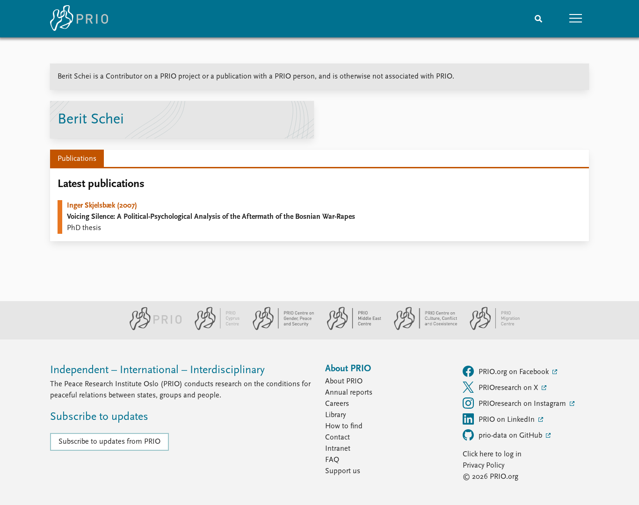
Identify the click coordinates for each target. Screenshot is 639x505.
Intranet (337, 449)
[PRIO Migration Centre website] (489, 328)
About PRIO (344, 381)
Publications (77, 159)
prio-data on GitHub (511, 436)
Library (335, 415)
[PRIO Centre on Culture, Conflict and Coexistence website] (422, 328)
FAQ (332, 460)
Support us (342, 471)
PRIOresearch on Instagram (523, 404)
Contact (337, 437)
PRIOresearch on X (509, 388)
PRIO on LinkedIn (508, 420)
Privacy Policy (483, 465)
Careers (337, 404)
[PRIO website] (151, 328)
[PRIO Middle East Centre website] (350, 328)
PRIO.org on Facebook (515, 372)
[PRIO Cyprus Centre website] (213, 328)
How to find (344, 426)
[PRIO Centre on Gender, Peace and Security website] (279, 328)
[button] (576, 18)
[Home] (79, 19)
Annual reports (348, 393)
